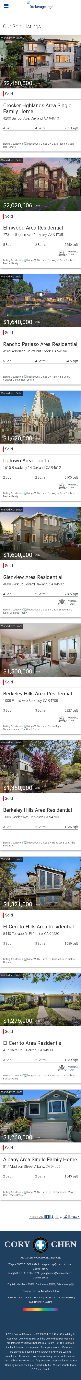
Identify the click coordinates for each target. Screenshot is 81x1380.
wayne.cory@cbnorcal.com (57, 1264)
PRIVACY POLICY (33, 1297)
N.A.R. (46, 1369)
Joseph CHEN (15, 1273)
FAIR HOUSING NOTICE (40, 1302)
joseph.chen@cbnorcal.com (56, 1273)
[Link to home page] (40, 6)
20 (65, 1216)
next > (75, 1216)
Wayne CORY (15, 1264)
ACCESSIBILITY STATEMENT (59, 1297)
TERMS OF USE (14, 1297)
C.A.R (34, 1369)
